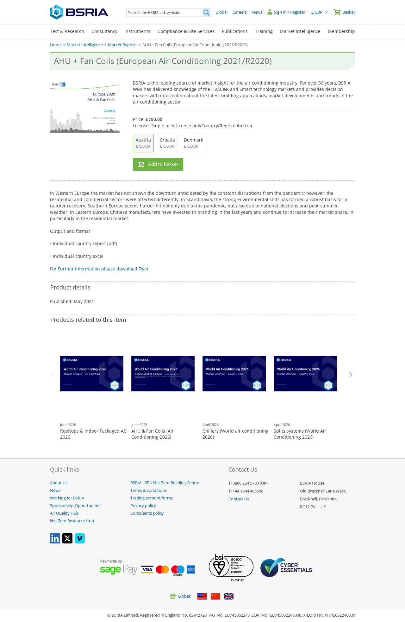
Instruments (137, 31)
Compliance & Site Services (186, 31)
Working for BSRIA (67, 498)
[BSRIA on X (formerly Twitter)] (67, 542)
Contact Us (238, 499)
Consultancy (104, 31)
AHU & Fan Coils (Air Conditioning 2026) (152, 434)
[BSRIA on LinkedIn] (55, 542)
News (55, 490)
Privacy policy (143, 505)
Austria (143, 143)
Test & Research (67, 31)
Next (350, 374)
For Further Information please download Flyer (99, 269)
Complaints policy (147, 513)
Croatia (167, 143)
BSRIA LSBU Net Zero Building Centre (164, 483)
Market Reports (122, 45)
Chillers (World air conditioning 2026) (235, 434)
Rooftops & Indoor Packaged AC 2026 (93, 434)
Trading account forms (151, 498)
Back (54, 374)
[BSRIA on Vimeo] (80, 542)
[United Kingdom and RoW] (229, 597)
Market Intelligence (300, 31)
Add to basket (163, 164)
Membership (341, 31)
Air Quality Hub (64, 513)
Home (56, 45)
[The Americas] (202, 597)
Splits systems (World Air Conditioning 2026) (300, 434)
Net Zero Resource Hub (72, 521)
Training (264, 31)
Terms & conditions (148, 490)
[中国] (215, 597)
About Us (58, 483)
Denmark (193, 143)
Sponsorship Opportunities (75, 505)
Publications (235, 31)
